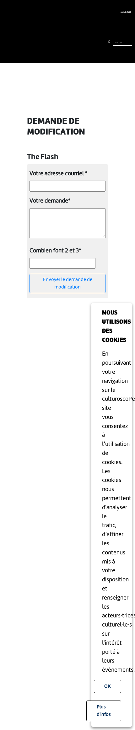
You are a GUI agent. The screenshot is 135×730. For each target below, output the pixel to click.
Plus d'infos (104, 711)
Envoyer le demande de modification (67, 283)
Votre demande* (50, 201)
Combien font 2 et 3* (55, 251)
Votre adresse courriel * (58, 174)
